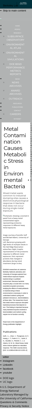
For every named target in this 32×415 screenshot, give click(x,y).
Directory (23, 4)
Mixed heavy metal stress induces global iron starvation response (15, 345)
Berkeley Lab (10, 5)
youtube (7, 372)
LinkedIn (8, 364)
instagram (8, 360)
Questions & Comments (13, 402)
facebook (8, 368)
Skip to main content (14, 10)
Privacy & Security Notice (14, 406)
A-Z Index (23, 2)
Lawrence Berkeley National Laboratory (31, 150)
